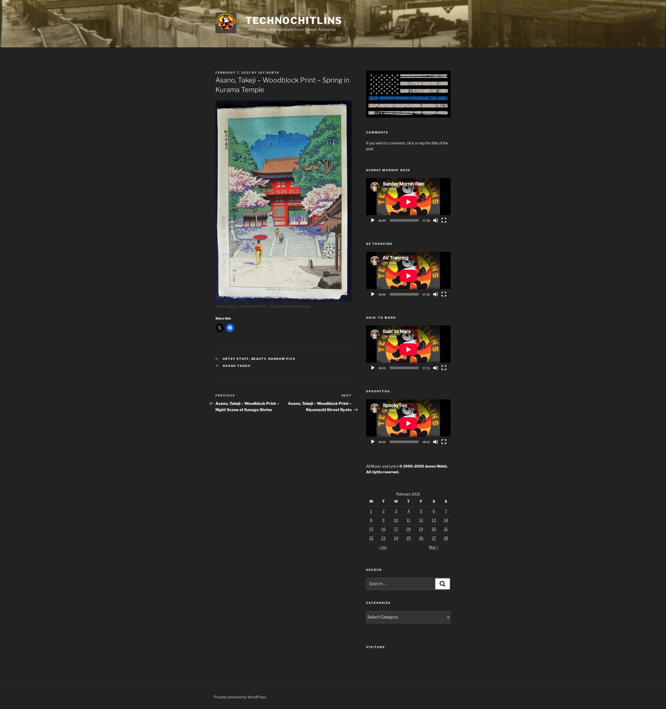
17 (396, 529)
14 (446, 520)
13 (434, 520)
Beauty (258, 359)
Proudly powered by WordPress (240, 697)
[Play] (372, 220)
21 (446, 529)
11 (408, 520)
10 (396, 520)
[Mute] (435, 220)
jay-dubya (268, 72)
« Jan (383, 547)
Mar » (433, 547)
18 (408, 529)
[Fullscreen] (443, 220)
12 (421, 520)
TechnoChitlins (293, 20)
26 (421, 538)
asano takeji (237, 366)
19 (421, 529)
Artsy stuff (236, 359)
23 (383, 538)
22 (371, 538)
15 (371, 529)
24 (396, 538)
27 (434, 538)
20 (434, 529)
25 (408, 538)
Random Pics (282, 359)
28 (446, 538)
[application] (408, 202)
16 (383, 529)
